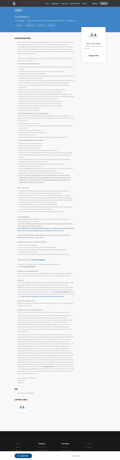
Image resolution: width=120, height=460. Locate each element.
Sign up (103, 3)
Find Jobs (64, 447)
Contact (18, 447)
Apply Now (24, 456)
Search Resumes (44, 450)
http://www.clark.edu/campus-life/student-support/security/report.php (42, 296)
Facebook (90, 443)
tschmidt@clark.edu (47, 366)
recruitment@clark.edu (28, 266)
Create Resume (66, 450)
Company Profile (93, 55)
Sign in (95, 3)
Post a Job (42, 447)
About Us (19, 450)
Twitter (89, 447)
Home (18, 443)
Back (19, 10)
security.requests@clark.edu (62, 291)
